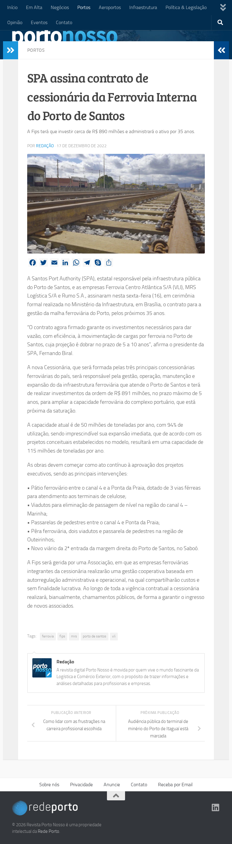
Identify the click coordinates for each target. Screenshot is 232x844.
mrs (74, 636)
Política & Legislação (186, 7)
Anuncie (112, 784)
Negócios (60, 7)
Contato (64, 22)
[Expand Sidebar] (10, 50)
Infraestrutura (143, 7)
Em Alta (34, 7)
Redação (45, 145)
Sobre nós (49, 784)
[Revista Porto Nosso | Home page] (65, 37)
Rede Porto (48, 831)
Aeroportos (110, 7)
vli (114, 636)
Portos (83, 7)
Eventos (39, 22)
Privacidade (81, 784)
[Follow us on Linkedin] (215, 807)
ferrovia (48, 636)
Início (12, 7)
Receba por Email (175, 784)
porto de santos (94, 636)
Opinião (14, 22)
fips (62, 636)
